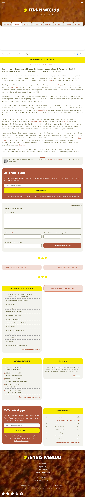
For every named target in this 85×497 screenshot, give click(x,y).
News (17, 24)
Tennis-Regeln (10, 308)
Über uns (76, 376)
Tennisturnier (51, 159)
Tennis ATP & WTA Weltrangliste (16, 345)
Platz (51, 80)
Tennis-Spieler (10, 334)
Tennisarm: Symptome (13, 315)
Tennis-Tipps (19, 196)
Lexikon (48, 24)
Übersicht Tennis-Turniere (28, 397)
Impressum (42, 467)
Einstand (22, 145)
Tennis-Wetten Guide (42, 480)
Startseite (7, 24)
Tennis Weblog (43, 9)
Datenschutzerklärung (71, 196)
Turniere (26, 24)
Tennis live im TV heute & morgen (17, 300)
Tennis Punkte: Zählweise (14, 311)
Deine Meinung (10, 212)
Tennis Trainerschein (12, 319)
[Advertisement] (42, 38)
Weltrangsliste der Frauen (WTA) (68, 442)
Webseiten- (13, 242)
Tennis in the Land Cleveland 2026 (17, 381)
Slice (40, 121)
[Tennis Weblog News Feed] (12, 493)
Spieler (78, 24)
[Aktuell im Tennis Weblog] (21, 493)
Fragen (58, 24)
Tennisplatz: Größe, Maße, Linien (16, 323)
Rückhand (35, 121)
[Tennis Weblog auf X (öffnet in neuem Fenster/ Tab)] (7, 493)
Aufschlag (57, 85)
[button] (3, 3)
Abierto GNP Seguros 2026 (14, 387)
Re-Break (14, 87)
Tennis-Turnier (10, 304)
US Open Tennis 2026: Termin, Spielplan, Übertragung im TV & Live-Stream (19, 296)
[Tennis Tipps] (17, 493)
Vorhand (65, 121)
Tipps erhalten (41, 190)
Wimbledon (59, 159)
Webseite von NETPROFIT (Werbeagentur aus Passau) (42, 488)
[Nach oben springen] (81, 493)
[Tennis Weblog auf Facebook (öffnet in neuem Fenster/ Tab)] (3, 493)
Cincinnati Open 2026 (13, 369)
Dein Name (9, 233)
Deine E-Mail (56, 233)
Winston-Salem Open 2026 (14, 375)
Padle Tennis (10, 338)
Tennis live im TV (42, 477)
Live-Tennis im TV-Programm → (63, 288)
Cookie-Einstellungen (42, 473)
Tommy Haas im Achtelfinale (16, 267)
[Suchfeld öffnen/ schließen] (82, 2)
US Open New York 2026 (13, 393)
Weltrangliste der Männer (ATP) (68, 420)
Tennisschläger (11, 326)
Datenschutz (42, 470)
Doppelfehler (42, 110)
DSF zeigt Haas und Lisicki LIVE (68, 267)
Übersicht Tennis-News (30, 349)
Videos (68, 24)
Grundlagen (37, 24)
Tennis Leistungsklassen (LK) (15, 330)
